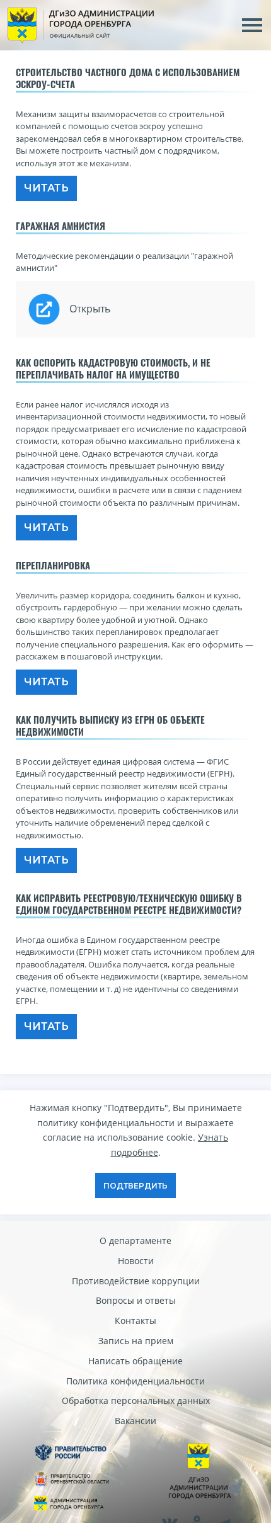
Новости (136, 1261)
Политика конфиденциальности (135, 1381)
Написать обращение (135, 1361)
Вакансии (135, 1421)
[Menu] (252, 25)
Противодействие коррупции (136, 1281)
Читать (46, 188)
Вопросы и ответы (136, 1300)
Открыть (89, 309)
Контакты (135, 1320)
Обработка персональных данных (136, 1400)
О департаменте (135, 1240)
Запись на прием (135, 1341)
